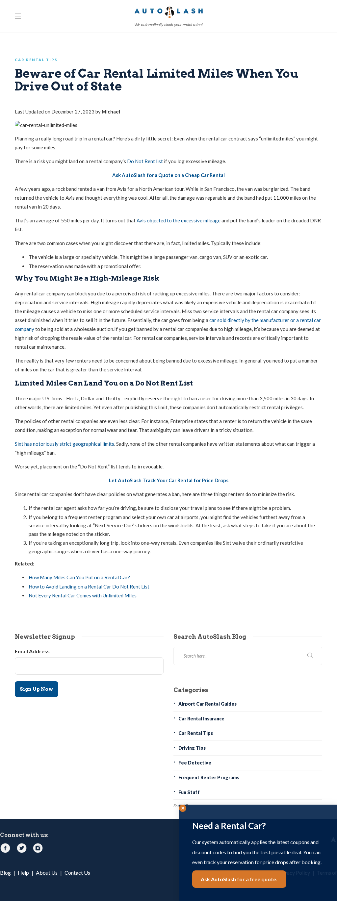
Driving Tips (192, 748)
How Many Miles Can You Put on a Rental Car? (79, 577)
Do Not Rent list (145, 161)
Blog (5, 872)
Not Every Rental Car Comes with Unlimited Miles (83, 595)
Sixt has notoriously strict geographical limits (64, 444)
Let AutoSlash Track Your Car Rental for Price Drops (168, 480)
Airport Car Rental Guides (207, 704)
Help (23, 872)
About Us (47, 872)
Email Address (32, 651)
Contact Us (77, 872)
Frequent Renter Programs (208, 777)
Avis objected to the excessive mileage (178, 220)
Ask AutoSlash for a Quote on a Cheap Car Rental (168, 175)
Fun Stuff (189, 792)
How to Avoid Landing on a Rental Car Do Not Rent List (89, 586)
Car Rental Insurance (201, 718)
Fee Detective (194, 762)
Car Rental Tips (36, 60)
